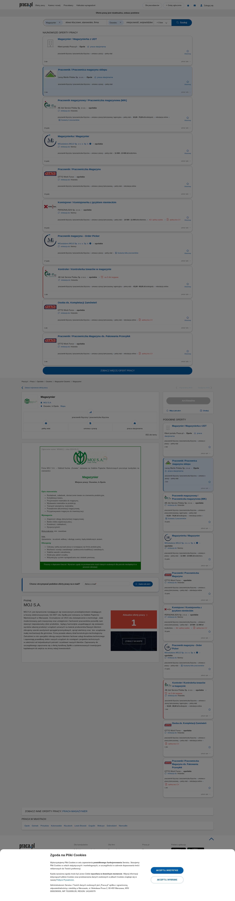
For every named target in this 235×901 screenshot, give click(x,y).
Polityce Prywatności (65, 880)
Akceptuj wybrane (167, 880)
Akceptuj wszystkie (167, 870)
